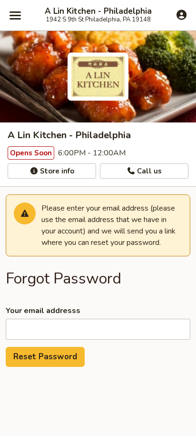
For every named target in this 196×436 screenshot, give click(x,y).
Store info (56, 171)
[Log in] (181, 15)
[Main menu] (15, 15)
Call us (148, 171)
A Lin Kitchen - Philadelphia (98, 11)
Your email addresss (43, 310)
